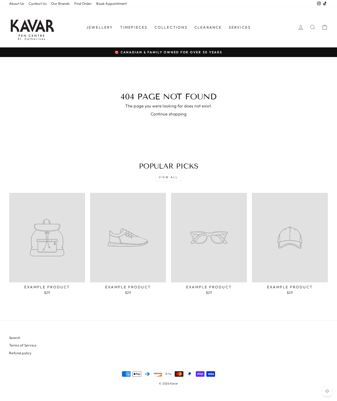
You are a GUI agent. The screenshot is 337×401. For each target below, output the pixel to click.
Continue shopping (169, 114)
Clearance (208, 27)
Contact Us (38, 3)
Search (14, 338)
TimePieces (134, 27)
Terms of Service (22, 345)
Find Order (83, 3)
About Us (16, 3)
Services (240, 27)
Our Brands (60, 3)
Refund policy (20, 353)
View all (168, 177)
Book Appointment (111, 3)
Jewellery (99, 27)
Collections (171, 27)
